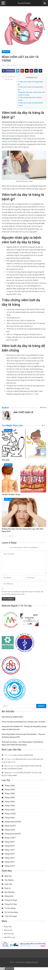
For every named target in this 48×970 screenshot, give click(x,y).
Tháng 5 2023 (10, 802)
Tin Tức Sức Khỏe (11, 912)
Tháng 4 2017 (10, 862)
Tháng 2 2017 (10, 866)
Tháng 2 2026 (10, 785)
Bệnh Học (6, 51)
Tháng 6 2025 (10, 789)
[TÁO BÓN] (24, 443)
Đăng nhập (8, 926)
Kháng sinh (9, 896)
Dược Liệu (8, 884)
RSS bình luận (9, 934)
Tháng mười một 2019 (13, 822)
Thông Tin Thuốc (11, 900)
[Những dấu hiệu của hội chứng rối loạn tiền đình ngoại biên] (24, 512)
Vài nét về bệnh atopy (11, 494)
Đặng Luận (8, 773)
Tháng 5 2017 (10, 858)
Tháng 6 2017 (10, 854)
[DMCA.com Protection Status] (7, 968)
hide (35, 77)
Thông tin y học (11, 904)
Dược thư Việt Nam (24, 3)
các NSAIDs (14, 141)
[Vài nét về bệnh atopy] (24, 478)
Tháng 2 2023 (10, 810)
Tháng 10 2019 (10, 826)
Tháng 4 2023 (10, 806)
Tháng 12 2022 (10, 814)
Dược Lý (7, 888)
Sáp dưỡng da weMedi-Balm (12, 717)
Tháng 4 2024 (10, 797)
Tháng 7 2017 (10, 850)
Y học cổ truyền (11, 916)
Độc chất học (10, 892)
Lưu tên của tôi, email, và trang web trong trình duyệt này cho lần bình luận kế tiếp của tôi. (22, 593)
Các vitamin (9, 880)
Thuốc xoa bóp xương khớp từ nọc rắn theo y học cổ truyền (23, 722)
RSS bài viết (8, 930)
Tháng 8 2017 (10, 846)
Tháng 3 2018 (10, 830)
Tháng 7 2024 (10, 793)
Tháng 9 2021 (10, 818)
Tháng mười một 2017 (13, 834)
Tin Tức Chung (10, 908)
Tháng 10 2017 (10, 838)
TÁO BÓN (5, 460)
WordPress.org (9, 937)
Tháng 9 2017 (10, 842)
